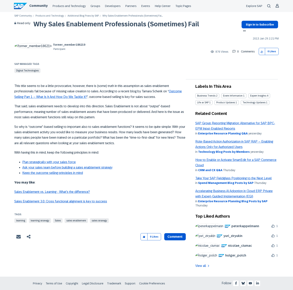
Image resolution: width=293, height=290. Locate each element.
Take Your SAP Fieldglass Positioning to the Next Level (233, 178)
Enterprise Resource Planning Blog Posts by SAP (232, 201)
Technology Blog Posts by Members (224, 151)
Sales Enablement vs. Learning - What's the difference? (52, 191)
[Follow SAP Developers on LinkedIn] (257, 283)
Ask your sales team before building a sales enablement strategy (67, 167)
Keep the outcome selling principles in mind (52, 173)
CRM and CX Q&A (210, 170)
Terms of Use (54, 283)
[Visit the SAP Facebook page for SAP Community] (236, 283)
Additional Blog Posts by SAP (83, 16)
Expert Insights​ (258, 95)
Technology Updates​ (254, 102)
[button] (262, 51)
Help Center (163, 6)
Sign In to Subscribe (260, 24)
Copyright (72, 283)
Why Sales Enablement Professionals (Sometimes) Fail (116, 24)
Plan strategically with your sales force (49, 162)
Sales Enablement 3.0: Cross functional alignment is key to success (60, 201)
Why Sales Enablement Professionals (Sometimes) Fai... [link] (132, 16)
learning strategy (40, 220)
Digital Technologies (27, 70)
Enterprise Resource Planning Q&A (223, 133)
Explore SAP (254, 6)
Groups (95, 6)
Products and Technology (69, 6)
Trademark (114, 283)
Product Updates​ (225, 102)
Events (145, 6)
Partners (131, 6)
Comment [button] (175, 236)
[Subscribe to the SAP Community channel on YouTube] (250, 283)
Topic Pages (183, 6)
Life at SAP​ (203, 102)
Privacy (37, 283)
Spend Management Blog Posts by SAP (226, 182)
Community (38, 5)
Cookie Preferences (152, 283)
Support (130, 283)
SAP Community (23, 16)
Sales (58, 220)
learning (20, 220)
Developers (113, 6)
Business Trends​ (206, 95)
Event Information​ (233, 95)
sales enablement (76, 220)
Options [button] (244, 31)
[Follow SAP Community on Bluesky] (243, 283)
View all (200, 265)
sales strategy (99, 220)
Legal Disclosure (92, 283)
